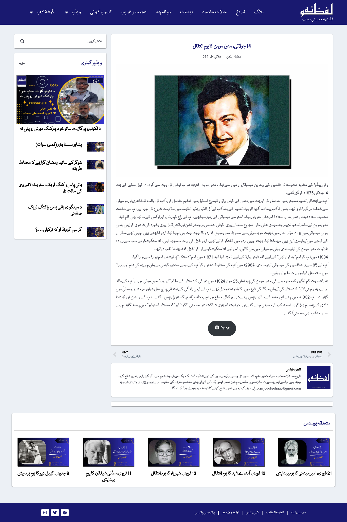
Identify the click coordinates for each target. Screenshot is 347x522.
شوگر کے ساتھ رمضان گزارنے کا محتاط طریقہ (50, 166)
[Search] (21, 41)
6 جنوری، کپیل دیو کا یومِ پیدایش (43, 473)
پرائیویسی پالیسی (205, 512)
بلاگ (258, 12)
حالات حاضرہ (214, 12)
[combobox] (65, 41)
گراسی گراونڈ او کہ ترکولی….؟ (58, 229)
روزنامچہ (163, 12)
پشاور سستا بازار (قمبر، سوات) (59, 144)
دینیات (186, 12)
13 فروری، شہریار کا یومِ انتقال (173, 473)
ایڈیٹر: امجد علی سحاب (317, 19)
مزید (22, 63)
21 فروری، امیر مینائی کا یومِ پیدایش (304, 473)
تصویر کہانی (100, 12)
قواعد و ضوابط (230, 512)
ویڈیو (76, 12)
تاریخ (240, 12)
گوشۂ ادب (45, 12)
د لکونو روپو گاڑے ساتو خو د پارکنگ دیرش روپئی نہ (60, 128)
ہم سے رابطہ (298, 512)
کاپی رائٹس (252, 512)
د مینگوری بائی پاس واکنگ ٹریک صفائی (55, 210)
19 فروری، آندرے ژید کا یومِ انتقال (238, 473)
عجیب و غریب (134, 12)
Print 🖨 (222, 328)
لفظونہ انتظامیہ (275, 512)
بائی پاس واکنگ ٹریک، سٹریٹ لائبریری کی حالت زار (50, 188)
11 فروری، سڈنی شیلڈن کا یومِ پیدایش (108, 476)
